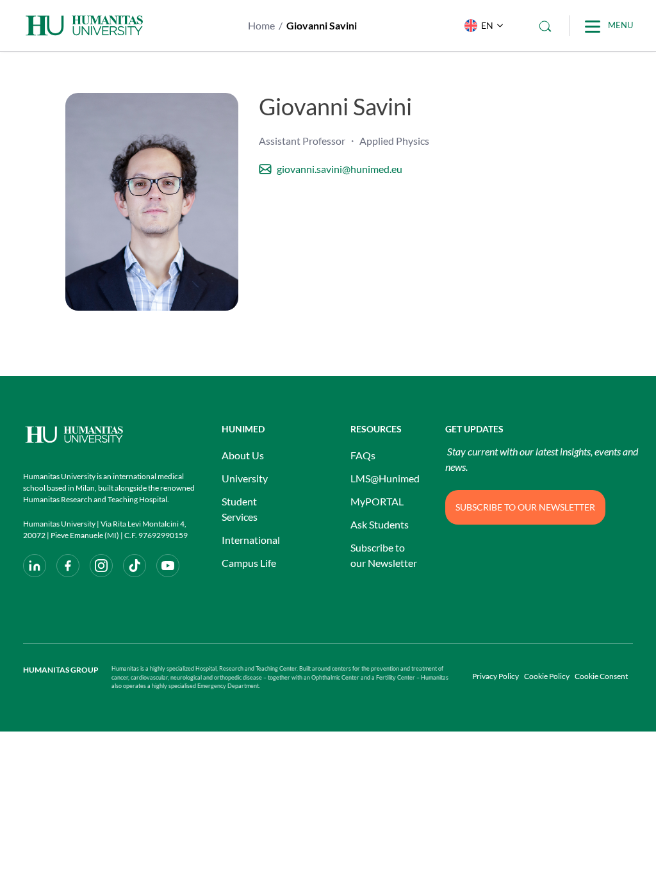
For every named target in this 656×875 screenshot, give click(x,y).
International (251, 540)
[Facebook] (67, 565)
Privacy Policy (495, 676)
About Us (243, 455)
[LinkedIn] (34, 565)
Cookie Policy (547, 676)
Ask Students (379, 524)
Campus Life (249, 563)
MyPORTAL (377, 501)
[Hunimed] (109, 434)
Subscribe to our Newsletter (383, 555)
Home (261, 25)
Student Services (240, 509)
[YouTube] (167, 565)
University (245, 478)
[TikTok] (134, 565)
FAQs (362, 455)
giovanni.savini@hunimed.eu (339, 169)
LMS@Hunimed (385, 478)
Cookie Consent (601, 676)
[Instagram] (101, 565)
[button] (481, 25)
